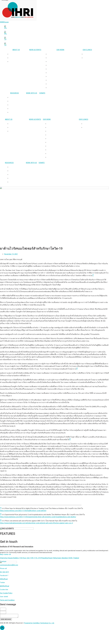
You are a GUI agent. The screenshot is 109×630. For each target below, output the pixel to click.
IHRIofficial (4, 579)
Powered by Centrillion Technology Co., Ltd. (39, 623)
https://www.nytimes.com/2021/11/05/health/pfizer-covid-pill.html (23, 511)
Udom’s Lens (16, 112)
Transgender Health (62, 58)
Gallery (16, 105)
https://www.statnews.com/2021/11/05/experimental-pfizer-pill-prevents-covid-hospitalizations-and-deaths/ (38, 517)
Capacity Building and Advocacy (62, 84)
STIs (62, 76)
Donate (42, 93)
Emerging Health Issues (62, 80)
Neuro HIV (62, 65)
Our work (60, 50)
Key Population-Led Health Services (62, 54)
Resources (14, 93)
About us (16, 50)
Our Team (18, 58)
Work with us (31, 93)
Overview (18, 54)
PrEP (62, 69)
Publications (16, 101)
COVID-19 (62, 88)
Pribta (89, 54)
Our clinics (87, 50)
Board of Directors (18, 61)
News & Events (35, 50)
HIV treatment (62, 73)
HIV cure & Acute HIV (62, 61)
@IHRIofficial (4, 586)
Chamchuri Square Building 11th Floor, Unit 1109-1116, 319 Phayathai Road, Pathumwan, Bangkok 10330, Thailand (39, 558)
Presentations (17, 97)
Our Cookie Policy (6, 593)
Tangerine (89, 58)
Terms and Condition (7, 600)
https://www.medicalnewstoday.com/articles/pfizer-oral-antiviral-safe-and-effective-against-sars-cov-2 (36, 523)
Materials (16, 109)
